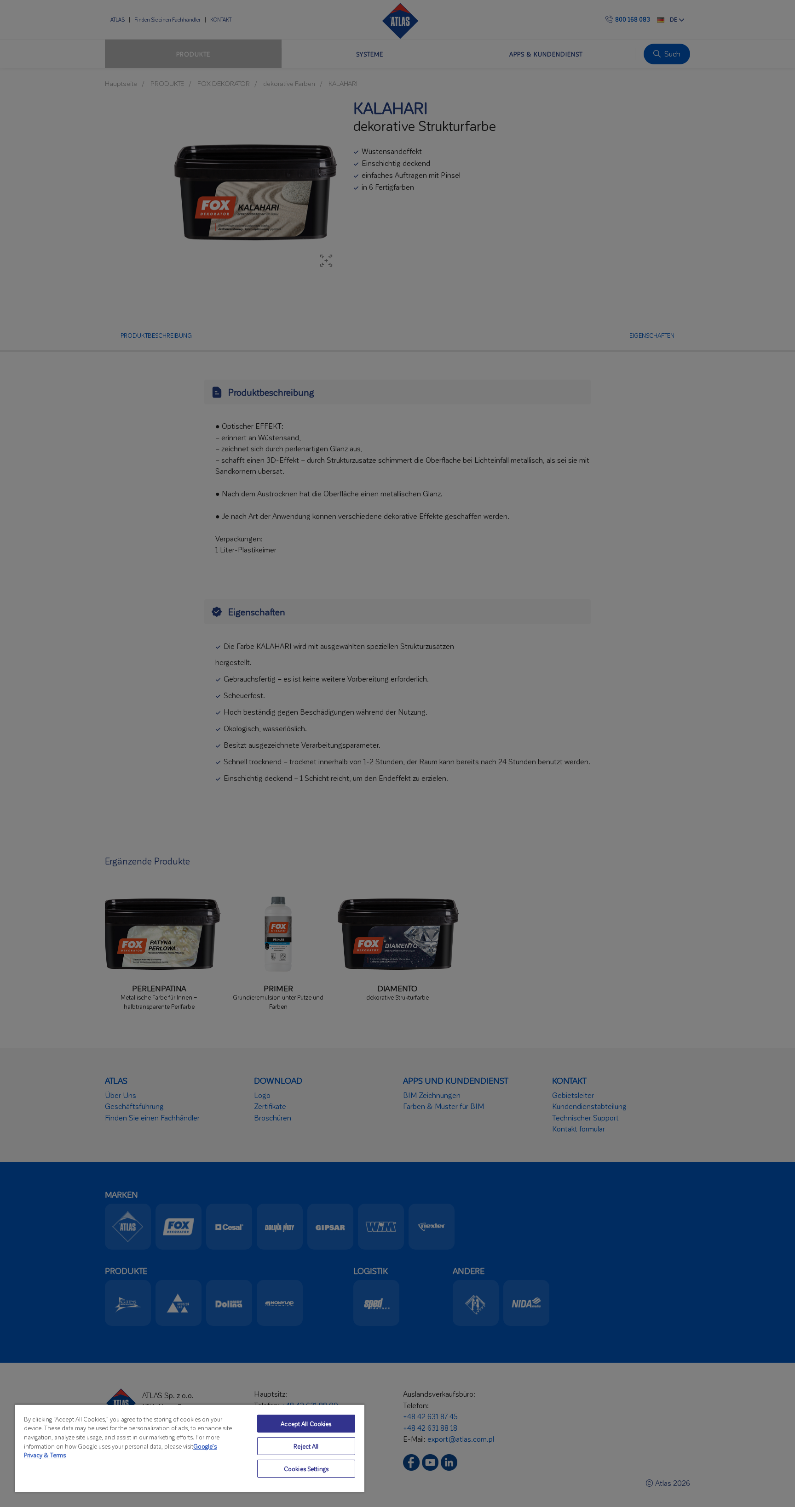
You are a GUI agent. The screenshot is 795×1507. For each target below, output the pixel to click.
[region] (189, 1448)
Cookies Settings (306, 1468)
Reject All (306, 1446)
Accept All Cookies (306, 1423)
